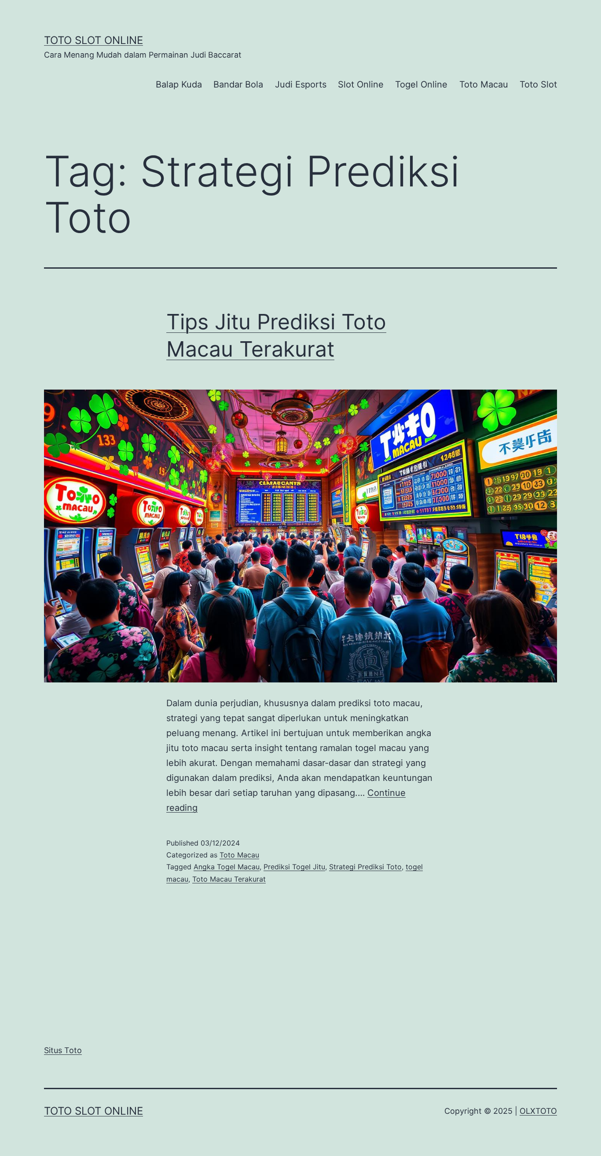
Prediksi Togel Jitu (294, 866)
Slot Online (361, 84)
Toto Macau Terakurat (229, 879)
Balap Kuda (179, 84)
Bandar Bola (238, 84)
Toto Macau (483, 84)
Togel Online (421, 84)
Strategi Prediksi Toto (365, 866)
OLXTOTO (538, 1111)
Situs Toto (63, 1050)
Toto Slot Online (93, 40)
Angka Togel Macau (227, 866)
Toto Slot (538, 84)
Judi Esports (300, 84)
